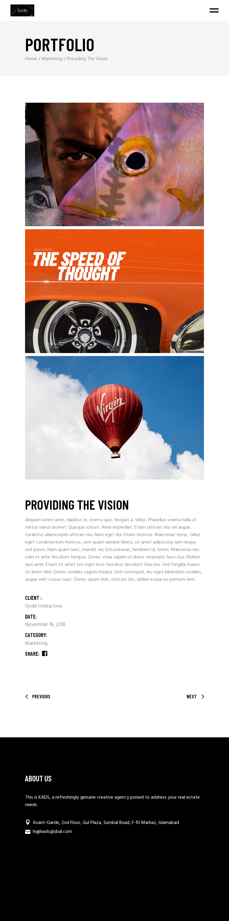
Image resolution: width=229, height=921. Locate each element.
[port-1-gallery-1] (114, 164)
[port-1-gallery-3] (114, 418)
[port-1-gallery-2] (114, 291)
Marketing (36, 643)
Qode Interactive (43, 606)
